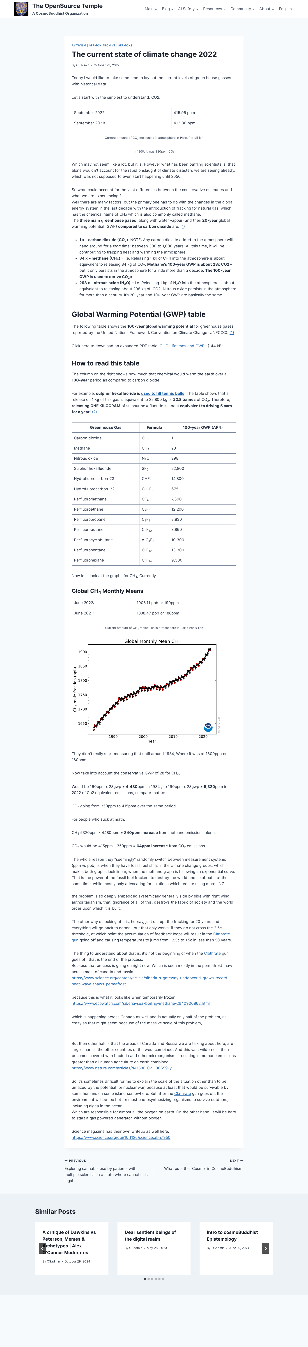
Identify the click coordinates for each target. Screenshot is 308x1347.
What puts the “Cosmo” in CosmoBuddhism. (204, 1165)
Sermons (125, 45)
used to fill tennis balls (162, 393)
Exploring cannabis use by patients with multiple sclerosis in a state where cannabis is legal (106, 1171)
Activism (79, 45)
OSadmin (82, 65)
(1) (232, 332)
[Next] (265, 1248)
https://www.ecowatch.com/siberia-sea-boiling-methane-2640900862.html (141, 1003)
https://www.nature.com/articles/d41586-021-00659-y (122, 1068)
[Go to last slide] (42, 1248)
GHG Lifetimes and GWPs (183, 346)
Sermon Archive (102, 45)
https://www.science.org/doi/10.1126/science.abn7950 (121, 1137)
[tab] (145, 1279)
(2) (94, 412)
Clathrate (212, 953)
